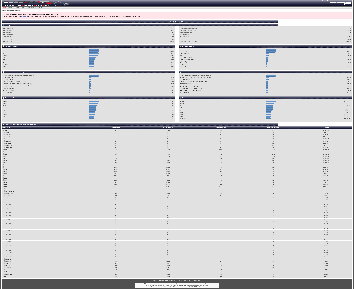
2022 (5, 156)
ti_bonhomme (161, 280)
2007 (5, 276)
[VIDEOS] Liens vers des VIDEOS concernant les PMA (193, 81)
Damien (5, 114)
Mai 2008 (7, 265)
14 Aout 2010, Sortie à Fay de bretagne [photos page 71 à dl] (18, 85)
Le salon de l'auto (184, 51)
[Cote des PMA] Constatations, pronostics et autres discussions (19, 86)
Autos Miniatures (7, 92)
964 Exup (5, 61)
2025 (5, 150)
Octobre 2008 (9, 193)
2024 (5, 152)
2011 (5, 180)
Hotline (182, 64)
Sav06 (181, 112)
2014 (5, 173)
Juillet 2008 (8, 261)
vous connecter (338, 0)
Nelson (5, 55)
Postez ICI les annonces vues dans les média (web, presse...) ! (18, 75)
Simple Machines (197, 280)
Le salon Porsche (184, 50)
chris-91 (5, 59)
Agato (4, 50)
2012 (5, 178)
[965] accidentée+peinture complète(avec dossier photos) (17, 83)
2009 (5, 184)
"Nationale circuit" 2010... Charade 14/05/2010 (14, 81)
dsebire (182, 110)
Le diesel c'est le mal (8, 77)
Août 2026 (8, 132)
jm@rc (4, 66)
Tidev (181, 116)
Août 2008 (8, 259)
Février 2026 (8, 145)
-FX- (4, 118)
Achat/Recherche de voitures (187, 59)
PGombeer (6, 110)
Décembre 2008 (9, 189)
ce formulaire (24, 16)
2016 (5, 169)
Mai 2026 (7, 139)
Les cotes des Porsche (8, 79)
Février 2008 (8, 272)
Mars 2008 (8, 270)
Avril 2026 (8, 141)
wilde (4, 53)
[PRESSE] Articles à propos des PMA (189, 86)
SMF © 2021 (189, 280)
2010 (5, 182)
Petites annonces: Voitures (186, 57)
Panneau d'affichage (185, 63)
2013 (5, 176)
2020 (5, 160)
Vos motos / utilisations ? (9, 88)
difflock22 (5, 107)
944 (181, 55)
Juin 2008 (8, 263)
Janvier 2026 (8, 147)
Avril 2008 (8, 267)
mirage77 (182, 118)
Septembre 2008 (9, 195)
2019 (5, 163)
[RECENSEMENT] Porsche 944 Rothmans (190, 90)
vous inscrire (348, 0)
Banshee (5, 64)
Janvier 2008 (8, 274)
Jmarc (166, 280)
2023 (5, 154)
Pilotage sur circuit (184, 53)
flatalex (349, 36)
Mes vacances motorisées (9, 90)
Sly (4, 57)
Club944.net (171, 280)
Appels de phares (184, 61)
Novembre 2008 (9, 191)
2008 (5, 187)
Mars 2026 (8, 143)
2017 (5, 167)
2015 (5, 171)
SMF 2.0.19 (183, 280)
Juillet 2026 (8, 134)
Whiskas (5, 51)
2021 (5, 158)
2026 (5, 130)
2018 (5, 165)
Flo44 (4, 63)
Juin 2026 (8, 136)
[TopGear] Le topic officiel (186, 85)
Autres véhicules (184, 66)
